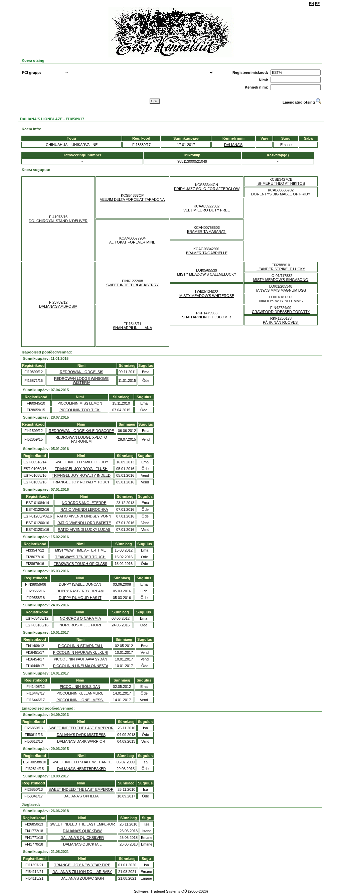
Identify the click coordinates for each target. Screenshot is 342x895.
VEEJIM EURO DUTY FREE (206, 210)
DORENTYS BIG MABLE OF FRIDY (280, 194)
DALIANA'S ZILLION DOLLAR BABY (82, 872)
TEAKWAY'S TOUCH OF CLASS (80, 564)
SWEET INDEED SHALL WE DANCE (81, 762)
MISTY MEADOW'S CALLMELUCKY (206, 274)
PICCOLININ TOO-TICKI (80, 410)
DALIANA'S (233, 145)
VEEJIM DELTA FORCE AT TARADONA (132, 199)
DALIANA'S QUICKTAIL (82, 844)
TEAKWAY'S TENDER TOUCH (80, 557)
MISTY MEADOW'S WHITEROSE (206, 296)
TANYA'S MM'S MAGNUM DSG (280, 290)
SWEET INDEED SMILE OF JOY (81, 462)
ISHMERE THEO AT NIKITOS (280, 183)
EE (317, 4)
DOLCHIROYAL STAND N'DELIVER (58, 221)
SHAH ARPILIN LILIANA (132, 328)
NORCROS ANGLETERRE (84, 503)
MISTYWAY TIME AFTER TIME (80, 550)
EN (311, 4)
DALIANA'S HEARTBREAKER (81, 769)
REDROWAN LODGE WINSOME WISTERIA (81, 381)
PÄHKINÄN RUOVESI (281, 322)
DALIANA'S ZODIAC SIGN (82, 878)
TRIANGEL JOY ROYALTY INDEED (81, 475)
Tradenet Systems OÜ (168, 891)
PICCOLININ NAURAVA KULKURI (80, 652)
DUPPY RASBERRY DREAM (80, 591)
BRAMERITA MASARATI (206, 232)
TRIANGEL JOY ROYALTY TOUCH (81, 482)
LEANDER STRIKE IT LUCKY (280, 269)
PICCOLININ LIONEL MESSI (80, 700)
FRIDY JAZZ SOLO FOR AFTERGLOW (206, 189)
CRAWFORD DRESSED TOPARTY (281, 312)
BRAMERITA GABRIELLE (206, 253)
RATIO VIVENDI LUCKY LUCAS (84, 530)
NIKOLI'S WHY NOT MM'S (281, 301)
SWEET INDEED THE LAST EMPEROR (81, 728)
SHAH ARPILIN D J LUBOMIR (206, 317)
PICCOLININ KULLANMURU (80, 693)
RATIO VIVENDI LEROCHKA (84, 509)
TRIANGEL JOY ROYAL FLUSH (81, 469)
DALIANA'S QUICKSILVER (82, 838)
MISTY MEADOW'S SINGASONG (280, 280)
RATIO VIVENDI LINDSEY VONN (84, 516)
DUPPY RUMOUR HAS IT (80, 598)
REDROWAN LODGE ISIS (81, 372)
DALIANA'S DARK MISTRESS (81, 735)
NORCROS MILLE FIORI (80, 625)
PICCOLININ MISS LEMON (79, 403)
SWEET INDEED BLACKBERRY (132, 285)
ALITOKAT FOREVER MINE (132, 242)
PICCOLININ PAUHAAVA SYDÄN (80, 659)
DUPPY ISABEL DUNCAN (80, 584)
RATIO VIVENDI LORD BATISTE (84, 523)
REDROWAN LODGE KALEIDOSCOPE (81, 431)
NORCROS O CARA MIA (80, 618)
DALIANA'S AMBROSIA (58, 306)
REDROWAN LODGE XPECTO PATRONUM (81, 439)
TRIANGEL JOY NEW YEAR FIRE (82, 865)
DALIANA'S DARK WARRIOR (81, 741)
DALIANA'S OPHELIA (81, 796)
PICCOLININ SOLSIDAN (80, 687)
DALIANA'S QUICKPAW (82, 831)
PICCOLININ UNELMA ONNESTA (80, 666)
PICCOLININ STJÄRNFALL (80, 646)
